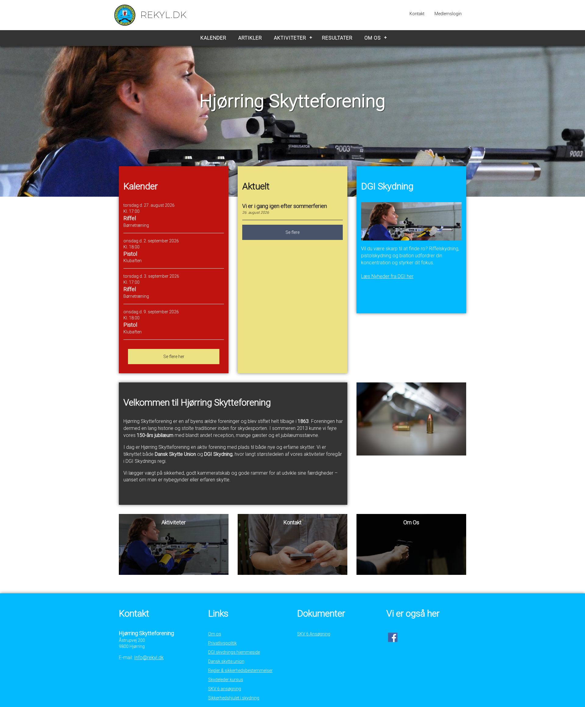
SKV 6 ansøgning (224, 688)
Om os (372, 38)
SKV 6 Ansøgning (313, 633)
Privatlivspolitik (222, 643)
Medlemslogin (448, 13)
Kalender (213, 38)
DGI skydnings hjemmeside (234, 652)
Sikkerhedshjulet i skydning (233, 697)
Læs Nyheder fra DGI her (387, 276)
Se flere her (173, 356)
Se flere (292, 232)
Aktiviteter (290, 38)
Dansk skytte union (226, 661)
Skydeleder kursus (225, 679)
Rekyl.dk (163, 14)
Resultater (337, 38)
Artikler (250, 38)
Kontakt (417, 13)
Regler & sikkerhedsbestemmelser (240, 670)
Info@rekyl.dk (149, 657)
